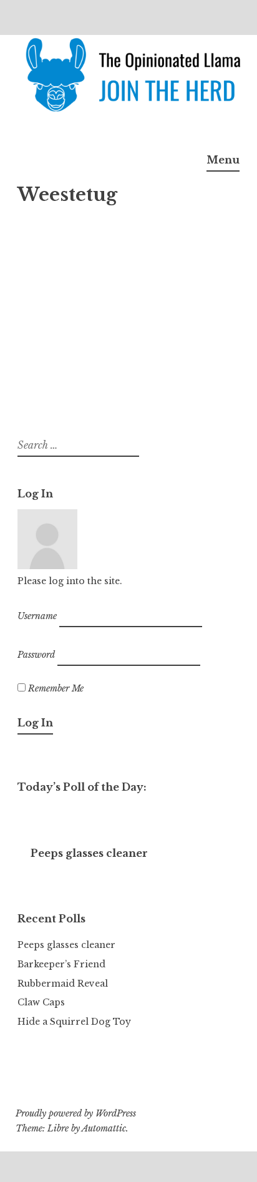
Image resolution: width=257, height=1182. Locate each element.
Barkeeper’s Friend (61, 964)
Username (37, 616)
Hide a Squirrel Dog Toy (74, 1021)
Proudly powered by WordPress (76, 1113)
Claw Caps (41, 1002)
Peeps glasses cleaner (66, 944)
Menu (223, 160)
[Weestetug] (95, 208)
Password (36, 654)
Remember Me (55, 688)
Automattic (104, 1128)
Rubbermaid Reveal (62, 983)
